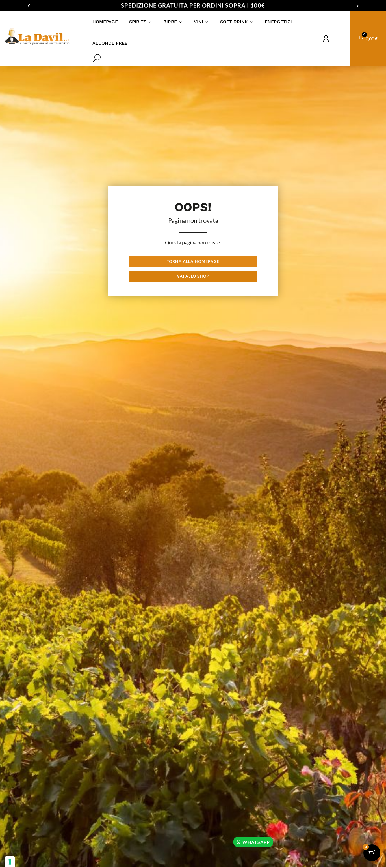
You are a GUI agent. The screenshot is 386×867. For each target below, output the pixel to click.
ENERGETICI (278, 21)
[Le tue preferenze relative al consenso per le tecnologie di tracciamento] (10, 861)
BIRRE (170, 21)
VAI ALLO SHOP (193, 276)
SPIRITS (137, 21)
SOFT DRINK (234, 21)
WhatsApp (256, 842)
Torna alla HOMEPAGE (193, 261)
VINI (198, 21)
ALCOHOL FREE (109, 43)
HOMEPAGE (105, 21)
